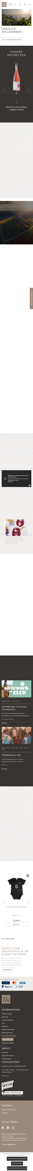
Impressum (5, 1026)
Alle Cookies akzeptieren (17, 1168)
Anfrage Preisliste (6, 1058)
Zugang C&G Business (8, 1055)
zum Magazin (8, 463)
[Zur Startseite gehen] (4, 4)
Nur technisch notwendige (17, 1158)
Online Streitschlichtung (8, 1029)
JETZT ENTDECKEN (9, 309)
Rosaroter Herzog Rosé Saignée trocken (16, 108)
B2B (10, 4)
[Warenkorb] (25, 4)
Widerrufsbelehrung (7, 1032)
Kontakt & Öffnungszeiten (9, 1109)
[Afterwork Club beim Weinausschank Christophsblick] (16, 688)
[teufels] (8, 1144)
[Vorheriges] (4, 91)
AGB (3, 1023)
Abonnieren (7, 969)
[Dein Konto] (20, 4)
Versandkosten (5, 1140)
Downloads (5, 1052)
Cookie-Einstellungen (7, 1020)
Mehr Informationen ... (20, 1155)
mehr (4, 723)
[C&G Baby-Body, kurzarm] (16, 888)
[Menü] (30, 4)
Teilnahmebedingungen (8, 1043)
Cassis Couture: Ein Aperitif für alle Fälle (15, 541)
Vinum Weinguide (16, 235)
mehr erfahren (9, 193)
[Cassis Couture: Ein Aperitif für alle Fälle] (16, 528)
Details (17, 924)
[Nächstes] (28, 91)
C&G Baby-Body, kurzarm (16, 907)
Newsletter (4, 1113)
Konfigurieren (17, 1163)
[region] (16, 26)
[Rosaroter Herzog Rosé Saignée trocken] (16, 77)
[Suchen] (15, 4)
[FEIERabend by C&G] (16, 735)
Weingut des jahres (16, 211)
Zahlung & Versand (7, 1013)
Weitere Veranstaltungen (13, 778)
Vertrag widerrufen (8, 1039)
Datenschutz (5, 1017)
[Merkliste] (16, 93)
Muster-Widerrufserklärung (9, 1036)
